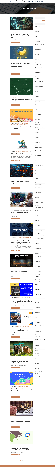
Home (29, 1)
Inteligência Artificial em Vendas (39, 233)
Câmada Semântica (37, 101)
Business (36, 94)
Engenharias (36, 189)
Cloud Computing (37, 114)
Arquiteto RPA (37, 69)
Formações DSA (37, 205)
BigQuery (36, 91)
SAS (35, 343)
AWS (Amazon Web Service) (38, 81)
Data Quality (36, 140)
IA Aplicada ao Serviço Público (39, 223)
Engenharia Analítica (37, 180)
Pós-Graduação (37, 322)
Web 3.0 (36, 378)
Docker (36, 170)
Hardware (36, 220)
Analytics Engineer (37, 49)
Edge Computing (37, 178)
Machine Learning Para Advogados (20, 421)
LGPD (36, 251)
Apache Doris (37, 54)
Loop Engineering (37, 269)
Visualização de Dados (38, 376)
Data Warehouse (37, 145)
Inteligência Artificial (13, 61)
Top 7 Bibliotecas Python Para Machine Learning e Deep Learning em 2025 (21, 36)
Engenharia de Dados (28, 237)
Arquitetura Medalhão (38, 72)
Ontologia (36, 302)
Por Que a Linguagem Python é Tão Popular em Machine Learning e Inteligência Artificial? (20, 65)
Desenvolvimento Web (38, 163)
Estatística (36, 197)
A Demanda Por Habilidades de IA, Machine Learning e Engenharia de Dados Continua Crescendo (20, 242)
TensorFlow (36, 366)
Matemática (20, 97)
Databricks (36, 152)
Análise (26, 123)
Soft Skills (36, 355)
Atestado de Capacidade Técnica (39, 76)
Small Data (36, 350)
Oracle (36, 304)
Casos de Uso (37, 106)
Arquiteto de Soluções (38, 67)
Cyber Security (37, 124)
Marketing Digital (23, 297)
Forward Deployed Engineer (38, 207)
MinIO (36, 284)
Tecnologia (36, 363)
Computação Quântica (38, 117)
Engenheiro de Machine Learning (24, 386)
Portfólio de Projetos (38, 320)
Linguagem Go (37, 253)
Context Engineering (37, 119)
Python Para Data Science (14, 125)
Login (44, 1)
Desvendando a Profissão (38, 165)
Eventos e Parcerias (37, 200)
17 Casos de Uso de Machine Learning (21, 154)
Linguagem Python (19, 61)
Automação (36, 78)
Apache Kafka (37, 57)
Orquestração (37, 307)
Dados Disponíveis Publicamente (39, 127)
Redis (36, 334)
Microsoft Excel (37, 281)
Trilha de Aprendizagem (38, 371)
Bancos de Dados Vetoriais (38, 86)
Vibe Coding (36, 373)
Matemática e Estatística (18, 124)
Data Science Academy (18, 1)
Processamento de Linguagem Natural (40, 325)
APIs (35, 62)
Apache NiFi (36, 59)
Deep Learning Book (33, 1)
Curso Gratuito (37, 122)
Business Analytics (37, 96)
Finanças (23, 387)
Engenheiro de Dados (38, 192)
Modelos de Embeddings (38, 294)
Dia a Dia (36, 168)
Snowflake (36, 353)
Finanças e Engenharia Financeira (39, 202)
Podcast (36, 317)
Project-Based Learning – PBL (39, 329)
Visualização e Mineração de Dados (21, 125)
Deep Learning (12, 32)
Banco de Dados (37, 83)
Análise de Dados (37, 41)
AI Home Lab (37, 31)
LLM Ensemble (37, 266)
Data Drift (36, 129)
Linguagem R (37, 258)
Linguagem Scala (37, 261)
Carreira (18, 237)
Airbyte (36, 36)
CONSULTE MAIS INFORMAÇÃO (15, 42)
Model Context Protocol (38, 289)
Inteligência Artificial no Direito (39, 238)
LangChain (36, 243)
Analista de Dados (37, 46)
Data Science (21, 123)
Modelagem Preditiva (38, 292)
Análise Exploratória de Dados (39, 44)
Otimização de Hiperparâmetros (39, 309)
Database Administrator (38, 147)
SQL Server (36, 358)
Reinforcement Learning (38, 336)
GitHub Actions (37, 212)
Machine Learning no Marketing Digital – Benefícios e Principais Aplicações (19, 330)
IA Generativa (37, 225)
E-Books (36, 173)
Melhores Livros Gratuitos (24, 124)
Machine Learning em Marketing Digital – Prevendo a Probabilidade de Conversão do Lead (21, 301)
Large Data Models (37, 248)
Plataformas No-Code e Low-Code (39, 315)
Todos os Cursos (41, 1)
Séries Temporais (37, 348)
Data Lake (36, 132)
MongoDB (36, 297)
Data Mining (36, 137)
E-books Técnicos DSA (38, 175)
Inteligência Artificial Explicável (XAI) (40, 235)
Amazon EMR (37, 39)
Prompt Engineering (37, 331)
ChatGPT (21, 237)
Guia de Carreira (37, 215)
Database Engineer (37, 150)
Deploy (36, 160)
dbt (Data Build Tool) (38, 155)
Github (36, 210)
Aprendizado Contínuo (38, 64)
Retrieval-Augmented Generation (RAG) (40, 339)
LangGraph (36, 246)
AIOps (36, 34)
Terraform (36, 368)
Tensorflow (16, 359)
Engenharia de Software (38, 187)
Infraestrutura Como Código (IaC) (39, 228)
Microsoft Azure (37, 279)
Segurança (36, 345)
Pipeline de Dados (37, 312)
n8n (35, 299)
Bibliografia (18, 123)
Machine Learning (16, 32)
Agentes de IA (37, 26)
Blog (37, 1)
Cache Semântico (37, 99)
